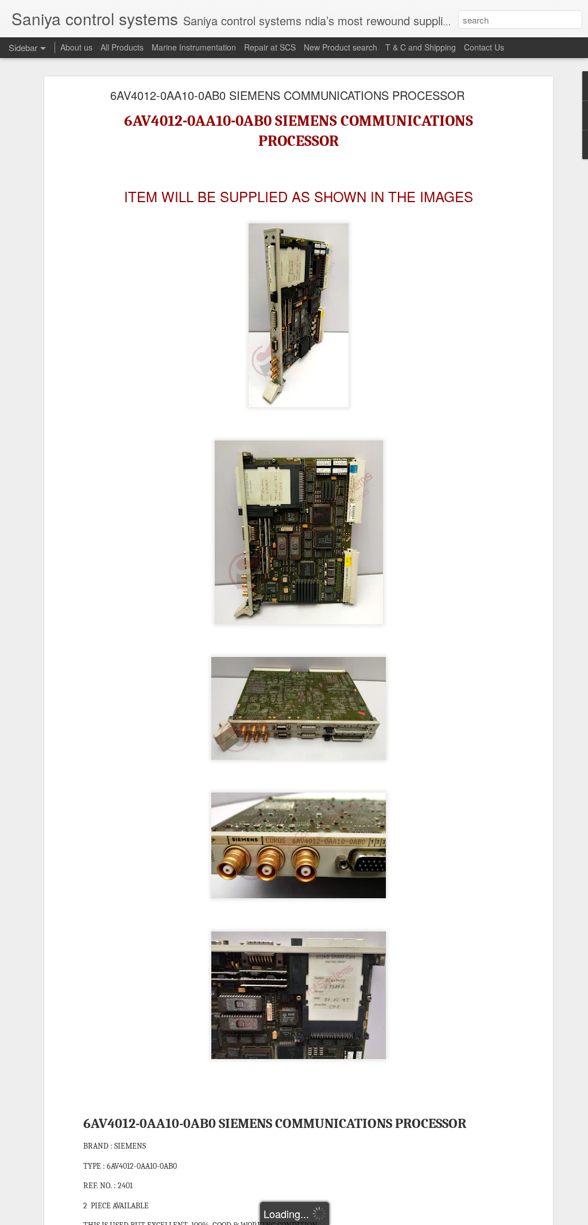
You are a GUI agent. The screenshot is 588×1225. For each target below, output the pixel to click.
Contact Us (484, 47)
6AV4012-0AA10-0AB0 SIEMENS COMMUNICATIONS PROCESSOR (287, 95)
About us (76, 47)
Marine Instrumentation (194, 47)
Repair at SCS (270, 47)
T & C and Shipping (420, 47)
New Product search (340, 47)
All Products (122, 47)
